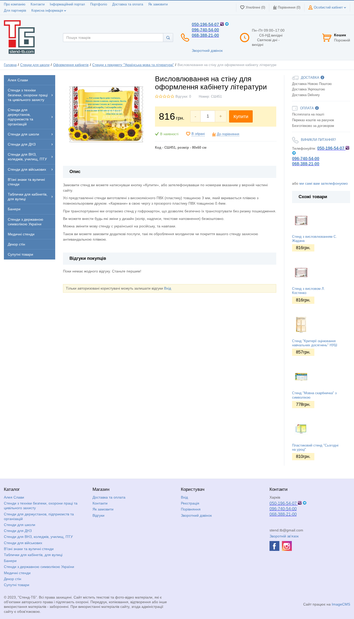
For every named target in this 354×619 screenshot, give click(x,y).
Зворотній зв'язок (284, 536)
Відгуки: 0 (183, 96)
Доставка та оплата (127, 4)
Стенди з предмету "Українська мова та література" (133, 65)
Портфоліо (98, 4)
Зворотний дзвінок (207, 50)
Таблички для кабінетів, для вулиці (33, 555)
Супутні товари (16, 585)
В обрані (198, 134)
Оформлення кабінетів (71, 65)
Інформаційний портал (67, 4)
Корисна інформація (47, 10)
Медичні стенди (17, 573)
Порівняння (191, 509)
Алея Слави (14, 497)
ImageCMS (341, 604)
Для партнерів (15, 10)
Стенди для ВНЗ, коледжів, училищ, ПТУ (38, 537)
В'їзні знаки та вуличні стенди (29, 549)
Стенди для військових (23, 543)
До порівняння (228, 134)
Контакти (38, 4)
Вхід (167, 288)
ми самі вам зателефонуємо (323, 183)
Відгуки (98, 515)
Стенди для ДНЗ (18, 531)
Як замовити (158, 4)
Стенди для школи (34, 65)
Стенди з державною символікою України (39, 567)
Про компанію (14, 4)
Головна (10, 65)
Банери (10, 561)
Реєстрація (190, 503)
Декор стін (12, 579)
